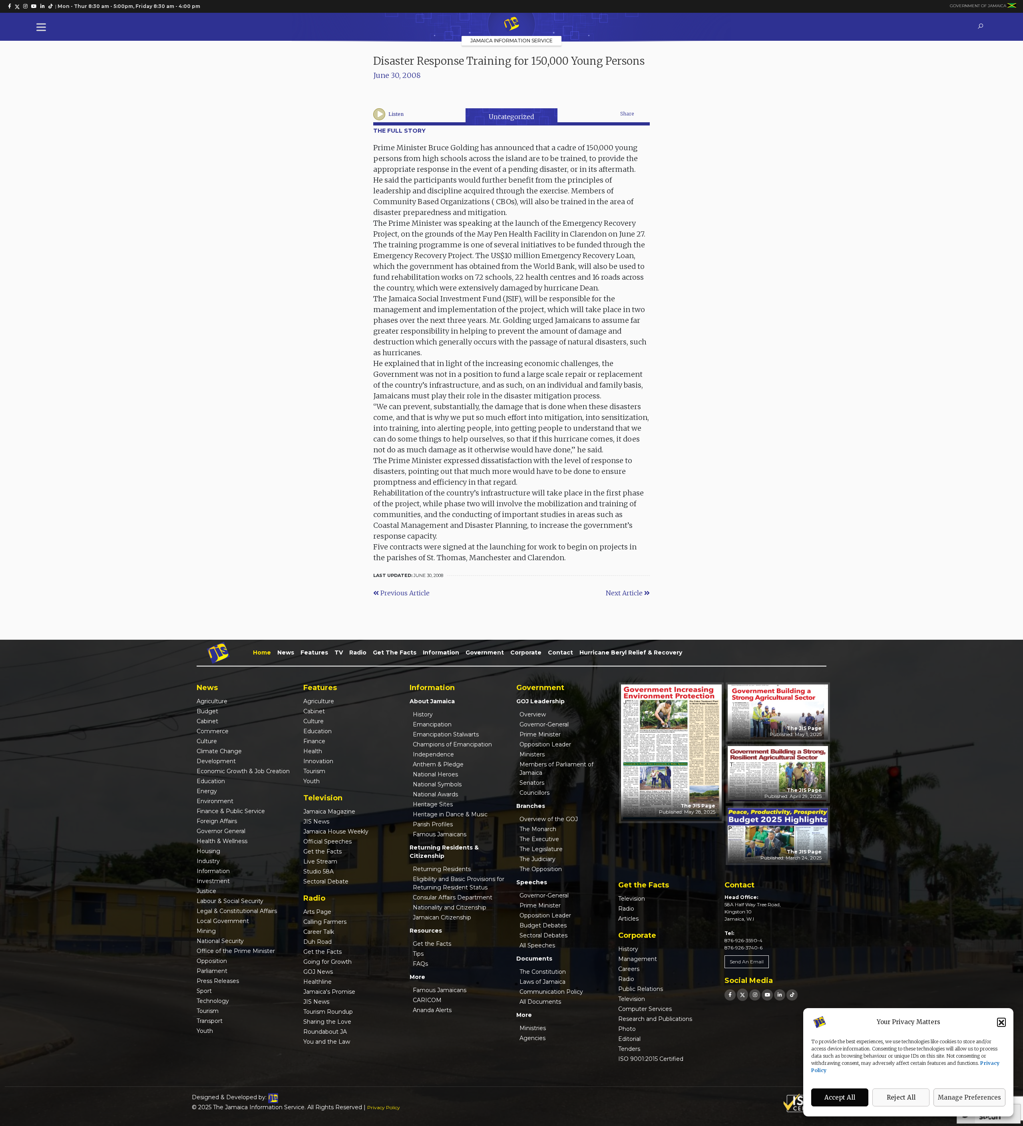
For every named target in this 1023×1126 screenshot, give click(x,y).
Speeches (531, 882)
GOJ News (318, 971)
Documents (534, 958)
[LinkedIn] (779, 995)
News (285, 652)
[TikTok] (792, 995)
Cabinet (207, 721)
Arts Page (317, 911)
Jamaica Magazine (329, 811)
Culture (207, 741)
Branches (530, 806)
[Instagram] (754, 995)
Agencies (532, 1038)
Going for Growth (327, 961)
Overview (532, 714)
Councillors (534, 792)
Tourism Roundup (328, 1011)
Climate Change (219, 751)
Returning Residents (442, 869)
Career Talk (318, 931)
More (417, 977)
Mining (206, 931)
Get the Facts (394, 652)
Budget (207, 711)
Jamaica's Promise (329, 991)
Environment (215, 801)
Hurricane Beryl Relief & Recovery (630, 652)
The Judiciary (537, 859)
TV (338, 652)
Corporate (525, 652)
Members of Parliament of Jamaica (556, 768)
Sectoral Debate (325, 881)
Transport (210, 1021)
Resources (426, 930)
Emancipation (432, 724)
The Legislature (541, 849)
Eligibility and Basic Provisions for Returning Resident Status (458, 883)
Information (441, 652)
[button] (1001, 1022)
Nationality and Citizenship (449, 907)
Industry (208, 861)
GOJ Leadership (540, 701)
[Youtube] (767, 995)
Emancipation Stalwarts (446, 734)
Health (312, 751)
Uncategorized (511, 117)
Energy (207, 791)
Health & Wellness (222, 841)
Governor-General (544, 724)
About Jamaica (432, 701)
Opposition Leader (545, 744)
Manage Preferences (969, 1097)
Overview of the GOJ (548, 819)
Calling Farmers (324, 921)
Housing (208, 851)
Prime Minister (540, 734)
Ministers (532, 754)
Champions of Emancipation (452, 744)
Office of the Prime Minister (236, 951)
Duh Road (317, 941)
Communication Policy (551, 991)
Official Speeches (327, 841)
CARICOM (427, 1000)
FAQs (420, 963)
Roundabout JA (325, 1031)
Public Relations (640, 989)
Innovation (318, 761)
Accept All (839, 1097)
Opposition (212, 961)
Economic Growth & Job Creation (243, 771)
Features (314, 652)
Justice (206, 891)
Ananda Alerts (432, 1010)
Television (631, 898)
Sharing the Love (327, 1021)
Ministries (532, 1028)
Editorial (629, 1038)
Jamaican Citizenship (442, 917)
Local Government (223, 921)
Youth (205, 1030)
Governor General (221, 831)
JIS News (316, 821)
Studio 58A (318, 871)
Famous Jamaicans (439, 834)
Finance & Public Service (231, 811)
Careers (628, 969)
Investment (213, 881)
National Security (220, 941)
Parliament (212, 971)
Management (637, 959)
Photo (627, 1028)
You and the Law (326, 1041)
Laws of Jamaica (542, 981)
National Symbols (437, 784)
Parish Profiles (433, 824)
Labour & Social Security (230, 901)
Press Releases (218, 981)
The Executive (539, 839)
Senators (531, 782)
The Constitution (542, 971)
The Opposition (540, 869)
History (423, 714)
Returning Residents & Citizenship (444, 851)
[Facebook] (730, 995)
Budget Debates (543, 925)
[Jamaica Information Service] (511, 24)
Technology (213, 1001)
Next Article (625, 593)
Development (216, 761)
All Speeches (537, 945)
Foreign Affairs (217, 821)
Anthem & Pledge (438, 764)
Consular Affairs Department (452, 897)
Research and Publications (655, 1019)
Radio (357, 652)
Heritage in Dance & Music (450, 814)
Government (485, 652)
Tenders (629, 1048)
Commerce (213, 731)
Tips (418, 953)
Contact (560, 652)
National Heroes (435, 774)
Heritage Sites (433, 804)
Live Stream (320, 861)
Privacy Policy (383, 1107)
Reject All (901, 1097)
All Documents (540, 1001)
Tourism (208, 1011)
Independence (433, 754)
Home (262, 652)
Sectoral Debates (543, 935)
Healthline (317, 981)
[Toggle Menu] (42, 27)
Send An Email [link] (747, 962)
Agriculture (212, 701)
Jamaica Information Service (511, 41)
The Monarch (537, 829)
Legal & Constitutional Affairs (237, 911)
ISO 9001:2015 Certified (650, 1058)
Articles (628, 918)
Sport (204, 991)
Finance (314, 741)
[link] (9, 6)
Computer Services (645, 1009)
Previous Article (404, 593)
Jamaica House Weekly (335, 831)
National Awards (435, 794)
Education (211, 781)
